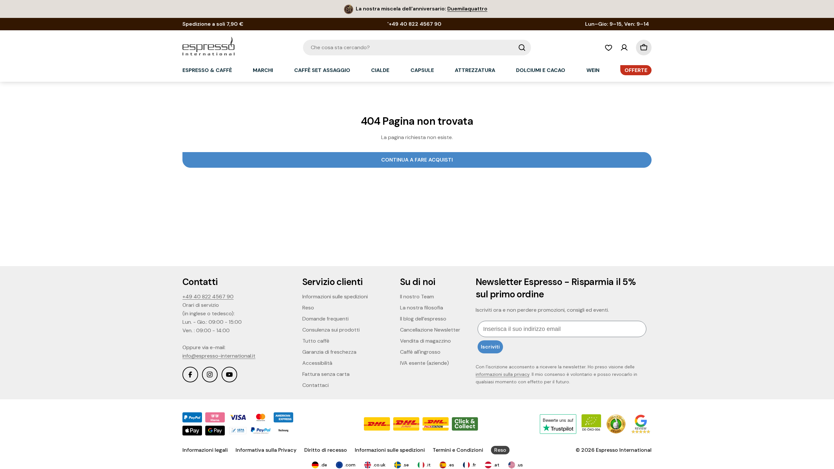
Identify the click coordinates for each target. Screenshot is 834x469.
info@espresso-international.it (218, 355)
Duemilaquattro (467, 8)
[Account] (624, 47)
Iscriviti (490, 346)
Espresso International (624, 450)
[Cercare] (522, 47)
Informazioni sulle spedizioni (390, 450)
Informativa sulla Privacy (266, 450)
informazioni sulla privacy (502, 374)
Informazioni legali (205, 450)
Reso (500, 450)
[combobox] (417, 47)
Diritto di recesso (325, 450)
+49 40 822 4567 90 (208, 296)
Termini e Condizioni (458, 450)
